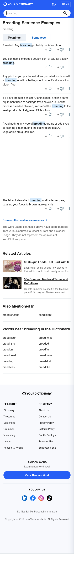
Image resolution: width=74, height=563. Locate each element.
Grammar (8, 429)
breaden (8, 349)
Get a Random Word (37, 475)
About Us (44, 410)
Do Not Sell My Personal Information (37, 511)
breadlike (44, 367)
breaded (44, 343)
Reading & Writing (13, 447)
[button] (54, 4)
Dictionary (8, 410)
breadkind (45, 361)
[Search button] (65, 13)
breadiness (45, 355)
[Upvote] (49, 49)
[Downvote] (62, 49)
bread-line (9, 343)
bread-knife (45, 338)
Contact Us (45, 416)
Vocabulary (9, 435)
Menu (65, 4)
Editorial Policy (47, 429)
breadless (9, 367)
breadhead (9, 355)
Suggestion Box (47, 447)
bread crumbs (11, 315)
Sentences (39, 37)
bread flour (9, 338)
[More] (69, 49)
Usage (6, 441)
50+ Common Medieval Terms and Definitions (46, 281)
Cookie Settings (47, 435)
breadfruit (44, 349)
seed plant (45, 315)
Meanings (14, 37)
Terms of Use (46, 441)
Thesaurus (9, 416)
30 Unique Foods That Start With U (46, 262)
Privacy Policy (46, 422)
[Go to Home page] (18, 4)
